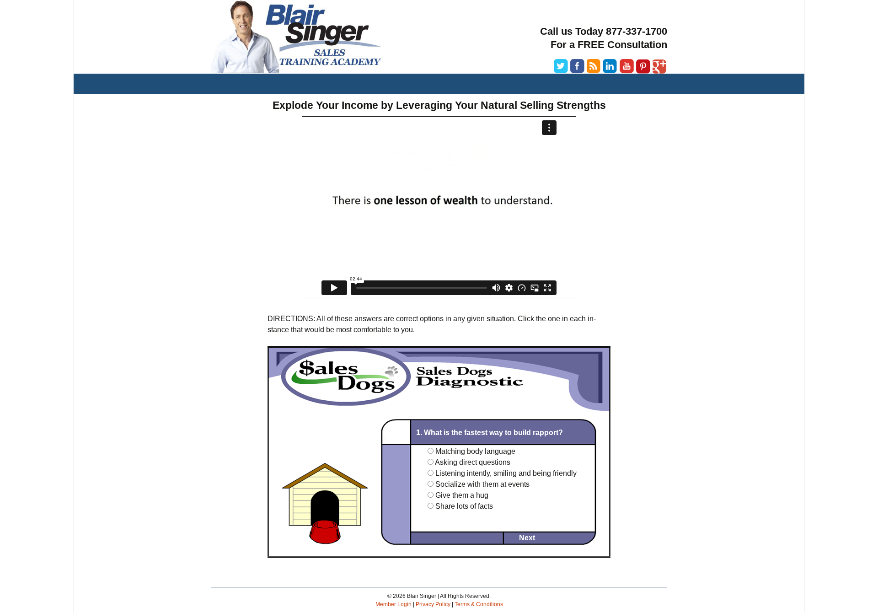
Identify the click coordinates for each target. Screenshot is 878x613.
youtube (627, 66)
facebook (577, 66)
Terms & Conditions (479, 604)
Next (527, 538)
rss (594, 66)
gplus (660, 66)
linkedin (610, 66)
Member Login (393, 604)
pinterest (643, 66)
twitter (561, 66)
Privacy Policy (433, 604)
